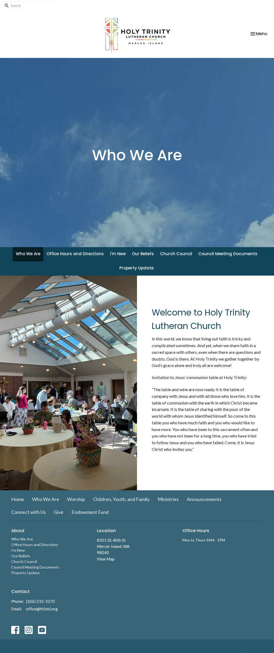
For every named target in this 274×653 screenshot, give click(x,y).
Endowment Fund (90, 512)
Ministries (168, 499)
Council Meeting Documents (227, 254)
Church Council (176, 254)
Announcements (204, 499)
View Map (106, 558)
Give (58, 512)
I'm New (118, 254)
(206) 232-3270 (40, 601)
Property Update (136, 268)
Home (17, 499)
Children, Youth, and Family (121, 499)
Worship (76, 499)
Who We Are (28, 254)
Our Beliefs (143, 254)
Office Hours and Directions (75, 254)
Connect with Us (28, 512)
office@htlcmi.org (42, 608)
